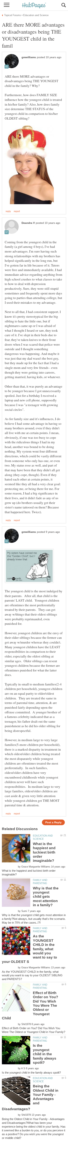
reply (8, 211)
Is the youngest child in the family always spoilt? (44, 1054)
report (17, 211)
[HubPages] (34, 5)
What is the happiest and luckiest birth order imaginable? (44, 852)
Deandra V (28, 223)
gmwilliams (29, 57)
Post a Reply (53, 822)
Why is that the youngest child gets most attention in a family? (46, 896)
